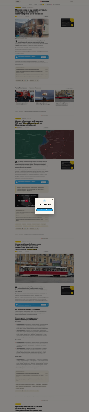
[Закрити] (52, 199)
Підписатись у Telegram (45, 209)
